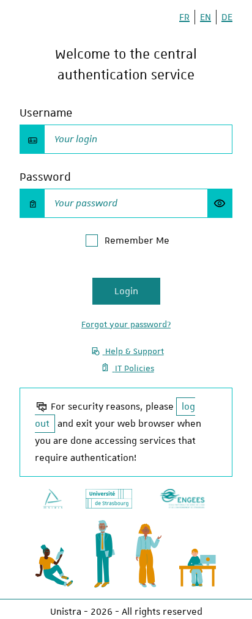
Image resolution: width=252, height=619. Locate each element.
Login (126, 291)
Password (45, 177)
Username (46, 113)
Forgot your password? (126, 324)
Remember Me (137, 240)
